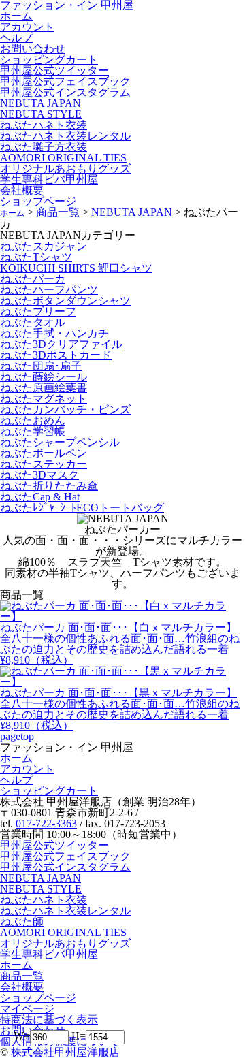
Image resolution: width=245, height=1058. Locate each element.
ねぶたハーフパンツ (49, 289)
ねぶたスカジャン (43, 246)
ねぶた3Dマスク (39, 475)
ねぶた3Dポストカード (56, 355)
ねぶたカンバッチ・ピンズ (65, 409)
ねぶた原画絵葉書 (43, 388)
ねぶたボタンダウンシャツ (65, 300)
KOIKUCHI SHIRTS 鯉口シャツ (76, 268)
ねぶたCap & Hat (40, 496)
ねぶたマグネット (43, 398)
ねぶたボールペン (43, 453)
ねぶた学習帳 (32, 431)
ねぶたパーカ (32, 279)
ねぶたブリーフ (38, 311)
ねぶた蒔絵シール (43, 377)
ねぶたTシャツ (36, 257)
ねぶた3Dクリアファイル (61, 344)
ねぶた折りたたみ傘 (49, 486)
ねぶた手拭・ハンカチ (54, 333)
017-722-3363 (46, 823)
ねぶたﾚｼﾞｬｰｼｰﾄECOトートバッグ (82, 507)
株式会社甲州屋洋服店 (65, 1052)
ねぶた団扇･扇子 (41, 366)
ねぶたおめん (32, 420)
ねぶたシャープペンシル (60, 442)
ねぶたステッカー (43, 464)
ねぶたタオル (32, 322)
